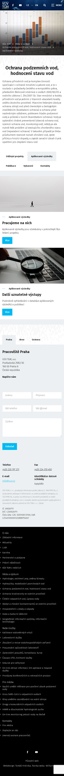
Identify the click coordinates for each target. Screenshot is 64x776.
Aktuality (7, 542)
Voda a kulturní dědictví (14, 614)
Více (7, 240)
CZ (27, 5)
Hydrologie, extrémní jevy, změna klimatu (23, 578)
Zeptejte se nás (10, 730)
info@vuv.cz (8, 480)
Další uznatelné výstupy (21, 295)
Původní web (32, 761)
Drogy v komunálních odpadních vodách (23, 704)
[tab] (9, 340)
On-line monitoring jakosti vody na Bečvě (23, 714)
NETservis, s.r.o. (53, 765)
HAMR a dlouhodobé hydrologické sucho (23, 709)
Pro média (7, 725)
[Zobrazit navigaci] (56, 5)
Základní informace (12, 537)
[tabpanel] (32, 436)
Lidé (4, 547)
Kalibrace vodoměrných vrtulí (17, 632)
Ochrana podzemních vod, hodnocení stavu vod (26, 588)
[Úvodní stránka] (5, 5)
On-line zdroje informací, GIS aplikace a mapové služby (27, 669)
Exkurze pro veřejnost (13, 663)
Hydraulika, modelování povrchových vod (23, 583)
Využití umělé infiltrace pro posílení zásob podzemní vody (29, 688)
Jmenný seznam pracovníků (16, 735)
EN (36, 5)
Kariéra (6, 552)
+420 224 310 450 (43, 469)
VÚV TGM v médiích (11, 567)
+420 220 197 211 (10, 469)
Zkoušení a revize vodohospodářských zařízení (26, 642)
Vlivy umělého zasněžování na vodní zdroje (24, 699)
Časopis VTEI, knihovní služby (17, 658)
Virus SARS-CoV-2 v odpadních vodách (21, 694)
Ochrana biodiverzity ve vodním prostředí (23, 593)
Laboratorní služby (12, 637)
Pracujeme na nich (17, 223)
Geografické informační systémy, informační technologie (24, 620)
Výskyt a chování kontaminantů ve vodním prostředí (29, 604)
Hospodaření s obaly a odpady (18, 609)
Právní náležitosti (11, 562)
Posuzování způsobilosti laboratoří (20, 647)
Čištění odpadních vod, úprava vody (20, 598)
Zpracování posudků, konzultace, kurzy (22, 652)
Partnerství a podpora (13, 557)
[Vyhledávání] (44, 5)
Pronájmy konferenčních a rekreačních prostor (26, 675)
